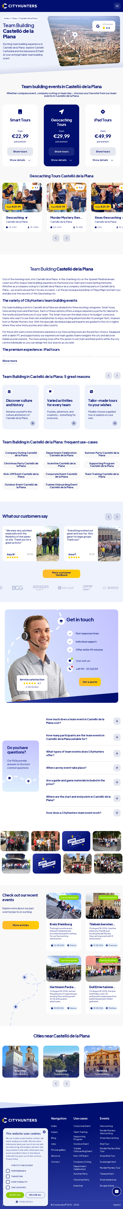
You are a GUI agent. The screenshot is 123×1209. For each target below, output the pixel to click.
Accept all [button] (15, 1195)
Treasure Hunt (107, 1173)
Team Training (80, 1132)
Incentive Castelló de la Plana (61, 465)
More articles (21, 925)
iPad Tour (104, 1143)
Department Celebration (80, 1167)
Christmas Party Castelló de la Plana (21, 465)
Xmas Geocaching (109, 1138)
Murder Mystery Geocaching (108, 1132)
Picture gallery (58, 1149)
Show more (9, 360)
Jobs (53, 1143)
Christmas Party (81, 1179)
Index (54, 1126)
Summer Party (81, 1173)
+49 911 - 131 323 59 (87, 668)
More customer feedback (61, 573)
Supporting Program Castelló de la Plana (102, 465)
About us (55, 1155)
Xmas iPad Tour (107, 1155)
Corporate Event (82, 1126)
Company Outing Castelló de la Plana (21, 454)
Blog (53, 1138)
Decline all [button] (35, 1195)
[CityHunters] (19, 6)
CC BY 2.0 (85, 18)
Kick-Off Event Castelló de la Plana (21, 475)
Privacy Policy (12, 1159)
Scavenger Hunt (108, 1161)
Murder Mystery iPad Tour (110, 1149)
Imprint (117, 1204)
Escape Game (107, 1185)
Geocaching (106, 1126)
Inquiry (54, 1132)
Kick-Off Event (81, 1155)
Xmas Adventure (108, 1179)
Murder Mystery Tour (110, 1167)
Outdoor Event (81, 1143)
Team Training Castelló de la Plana (102, 475)
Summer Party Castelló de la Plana (102, 454)
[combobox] (44, 1131)
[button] (25, 1201)
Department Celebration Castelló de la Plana (61, 454)
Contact (55, 1161)
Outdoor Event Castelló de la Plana (21, 486)
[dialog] (25, 1167)
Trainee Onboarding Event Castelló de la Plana (61, 486)
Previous (56, 238)
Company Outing (82, 1161)
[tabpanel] (20, 407)
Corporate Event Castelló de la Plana (61, 475)
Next (66, 238)
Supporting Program (79, 1138)
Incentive (78, 1185)
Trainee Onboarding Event (83, 1149)
